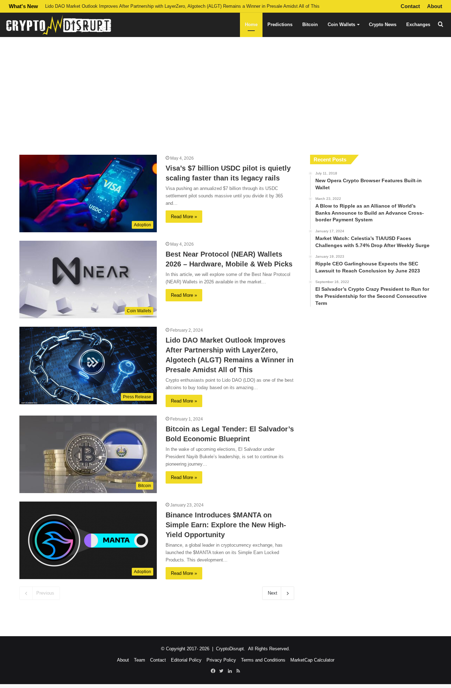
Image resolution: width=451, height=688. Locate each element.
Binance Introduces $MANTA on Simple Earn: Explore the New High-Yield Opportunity (226, 525)
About (434, 6)
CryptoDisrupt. (230, 648)
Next (272, 593)
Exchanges (418, 24)
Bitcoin (310, 24)
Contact (410, 6)
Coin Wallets (341, 24)
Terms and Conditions (263, 660)
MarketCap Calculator (312, 660)
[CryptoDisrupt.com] (58, 24)
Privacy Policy (221, 660)
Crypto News (382, 24)
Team (139, 660)
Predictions (279, 24)
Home (251, 24)
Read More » (184, 216)
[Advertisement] (225, 91)
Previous (45, 593)
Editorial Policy (186, 660)
